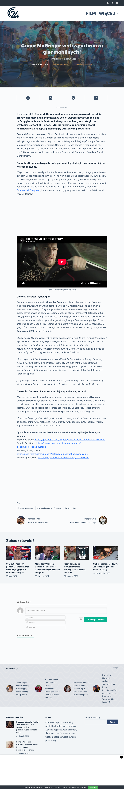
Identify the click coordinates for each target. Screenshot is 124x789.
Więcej (107, 13)
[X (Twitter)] (50, 98)
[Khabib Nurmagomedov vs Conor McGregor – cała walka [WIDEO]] (105, 553)
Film (91, 13)
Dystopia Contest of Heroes (49, 508)
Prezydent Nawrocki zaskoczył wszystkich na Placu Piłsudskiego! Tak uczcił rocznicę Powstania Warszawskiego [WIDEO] (109, 688)
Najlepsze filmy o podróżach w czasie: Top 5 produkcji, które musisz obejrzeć (81, 689)
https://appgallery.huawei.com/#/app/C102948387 (63, 457)
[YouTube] (117, 3)
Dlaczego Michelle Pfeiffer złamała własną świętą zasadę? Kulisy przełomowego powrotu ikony (27, 727)
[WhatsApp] (73, 98)
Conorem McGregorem (28, 190)
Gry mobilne (70, 508)
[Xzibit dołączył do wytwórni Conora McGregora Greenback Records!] (76, 553)
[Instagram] (112, 3)
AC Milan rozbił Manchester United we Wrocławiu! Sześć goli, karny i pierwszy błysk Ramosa (52, 688)
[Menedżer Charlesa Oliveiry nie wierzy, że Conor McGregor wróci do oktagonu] (47, 553)
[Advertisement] (62, 216)
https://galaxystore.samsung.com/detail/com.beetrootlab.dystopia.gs (52, 454)
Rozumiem (93, 787)
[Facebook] (108, 3)
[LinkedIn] (96, 98)
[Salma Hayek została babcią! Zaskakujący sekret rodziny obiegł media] (9, 688)
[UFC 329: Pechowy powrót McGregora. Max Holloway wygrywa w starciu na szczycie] (18, 553)
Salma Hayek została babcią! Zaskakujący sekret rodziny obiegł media (22, 689)
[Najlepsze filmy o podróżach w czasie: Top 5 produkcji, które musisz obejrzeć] (67, 688)
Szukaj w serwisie (92, 718)
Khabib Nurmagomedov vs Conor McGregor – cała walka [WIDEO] (105, 567)
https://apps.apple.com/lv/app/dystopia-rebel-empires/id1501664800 (70, 439)
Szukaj (112, 722)
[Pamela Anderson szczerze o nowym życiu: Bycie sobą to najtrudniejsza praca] (10, 744)
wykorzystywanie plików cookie (75, 787)
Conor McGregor (25, 508)
